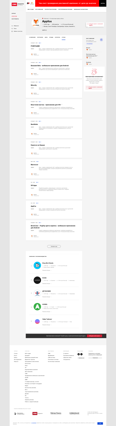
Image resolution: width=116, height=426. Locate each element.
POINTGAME (35, 46)
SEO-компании (28, 371)
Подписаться (95, 357)
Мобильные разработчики (31, 357)
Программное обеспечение (32, 361)
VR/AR (26, 377)
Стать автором (89, 43)
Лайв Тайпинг (47, 319)
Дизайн (27, 393)
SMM (32, 161)
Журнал (14, 13)
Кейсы (15, 357)
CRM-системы (51, 357)
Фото (26, 389)
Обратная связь (67, 357)
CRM (26, 373)
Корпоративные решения (31, 369)
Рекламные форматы (68, 355)
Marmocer (34, 164)
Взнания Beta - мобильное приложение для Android (50, 65)
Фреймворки (51, 355)
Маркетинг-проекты (30, 359)
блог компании (90, 38)
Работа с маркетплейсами (31, 401)
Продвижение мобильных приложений (34, 375)
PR (25, 395)
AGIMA (44, 304)
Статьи (15, 353)
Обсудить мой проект (94, 335)
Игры (26, 365)
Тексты (27, 397)
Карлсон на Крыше (38, 145)
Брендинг (33, 62)
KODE (44, 278)
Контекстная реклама (30, 387)
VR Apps (34, 185)
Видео (26, 385)
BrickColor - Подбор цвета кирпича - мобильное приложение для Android (53, 227)
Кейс (37, 62)
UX (25, 367)
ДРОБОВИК (46, 291)
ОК (100, 423)
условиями (33, 422)
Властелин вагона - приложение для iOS (46, 105)
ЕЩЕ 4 (40, 62)
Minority (34, 85)
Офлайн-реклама (29, 399)
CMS (49, 353)
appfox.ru (44, 30)
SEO (31, 182)
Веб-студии (28, 353)
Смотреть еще (54, 246)
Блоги (15, 355)
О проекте (66, 353)
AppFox (33, 206)
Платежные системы (53, 359)
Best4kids (34, 124)
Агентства (14, 16)
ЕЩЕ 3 (40, 121)
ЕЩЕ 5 (37, 161)
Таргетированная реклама (31, 391)
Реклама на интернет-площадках (33, 383)
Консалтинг (28, 363)
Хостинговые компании (54, 361)
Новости (16, 361)
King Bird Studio (47, 263)
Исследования (17, 359)
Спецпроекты (66, 359)
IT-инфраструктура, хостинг (32, 381)
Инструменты (15, 18)
